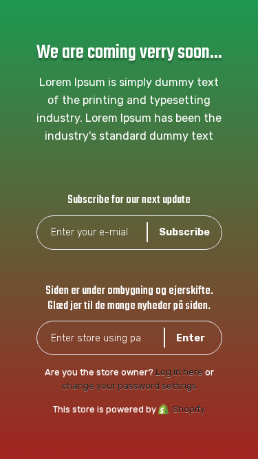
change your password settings (129, 386)
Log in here (179, 372)
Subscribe (184, 232)
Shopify (189, 409)
